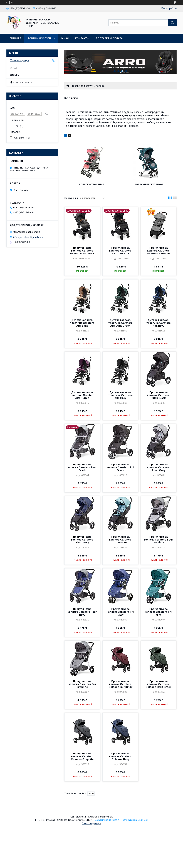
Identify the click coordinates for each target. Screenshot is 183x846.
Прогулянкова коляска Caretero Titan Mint (120, 539)
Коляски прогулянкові (149, 184)
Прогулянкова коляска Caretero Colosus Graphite (82, 756)
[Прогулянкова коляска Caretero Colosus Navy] (120, 731)
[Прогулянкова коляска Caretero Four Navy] (82, 586)
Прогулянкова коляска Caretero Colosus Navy (120, 756)
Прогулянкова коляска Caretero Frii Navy (120, 612)
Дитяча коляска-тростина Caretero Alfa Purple (82, 395)
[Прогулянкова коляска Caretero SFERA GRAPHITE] (158, 225)
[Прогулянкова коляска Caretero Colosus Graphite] (82, 731)
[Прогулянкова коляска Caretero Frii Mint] (158, 586)
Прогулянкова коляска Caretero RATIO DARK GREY (82, 250)
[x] (69, 135)
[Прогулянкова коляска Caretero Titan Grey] (158, 442)
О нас (65, 38)
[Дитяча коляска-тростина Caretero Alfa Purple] (82, 370)
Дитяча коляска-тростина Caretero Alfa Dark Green (120, 323)
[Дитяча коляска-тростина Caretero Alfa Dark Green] (120, 297)
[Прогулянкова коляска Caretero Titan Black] (158, 370)
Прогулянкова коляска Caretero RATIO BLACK (120, 250)
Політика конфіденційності (134, 820)
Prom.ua (108, 817)
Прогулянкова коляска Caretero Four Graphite (158, 539)
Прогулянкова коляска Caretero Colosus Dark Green (158, 684)
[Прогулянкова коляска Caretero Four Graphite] (158, 514)
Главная (15, 38)
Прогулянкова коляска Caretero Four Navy (82, 612)
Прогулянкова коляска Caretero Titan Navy (82, 539)
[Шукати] (172, 22)
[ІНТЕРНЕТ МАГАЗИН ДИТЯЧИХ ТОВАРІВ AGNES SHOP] (14, 29)
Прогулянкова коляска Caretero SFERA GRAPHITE (158, 250)
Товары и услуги (39, 38)
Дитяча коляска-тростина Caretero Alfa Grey (120, 395)
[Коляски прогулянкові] (149, 162)
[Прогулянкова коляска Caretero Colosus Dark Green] (158, 659)
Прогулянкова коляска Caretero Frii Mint (158, 612)
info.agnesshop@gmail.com (28, 237)
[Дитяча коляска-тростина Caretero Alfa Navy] (158, 297)
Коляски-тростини (91, 184)
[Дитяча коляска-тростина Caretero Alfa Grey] (120, 370)
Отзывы (14, 75)
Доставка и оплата (109, 38)
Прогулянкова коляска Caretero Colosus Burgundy (120, 684)
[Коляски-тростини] (91, 162)
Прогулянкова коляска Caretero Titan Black (158, 395)
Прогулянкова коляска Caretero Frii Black (120, 467)
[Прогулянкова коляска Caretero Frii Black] (120, 442)
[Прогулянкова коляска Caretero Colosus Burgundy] (120, 659)
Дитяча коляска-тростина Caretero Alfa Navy (158, 323)
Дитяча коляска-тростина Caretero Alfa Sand (82, 323)
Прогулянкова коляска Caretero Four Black (82, 467)
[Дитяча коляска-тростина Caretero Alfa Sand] (82, 297)
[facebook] (65, 135)
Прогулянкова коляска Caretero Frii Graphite (82, 684)
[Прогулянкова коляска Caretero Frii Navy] (120, 586)
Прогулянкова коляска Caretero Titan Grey (158, 467)
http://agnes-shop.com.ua (26, 232)
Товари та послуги (82, 85)
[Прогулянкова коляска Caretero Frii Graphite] (82, 659)
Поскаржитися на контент (106, 820)
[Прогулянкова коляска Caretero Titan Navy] (82, 514)
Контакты (82, 38)
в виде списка (175, 198)
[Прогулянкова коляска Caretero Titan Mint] (120, 514)
